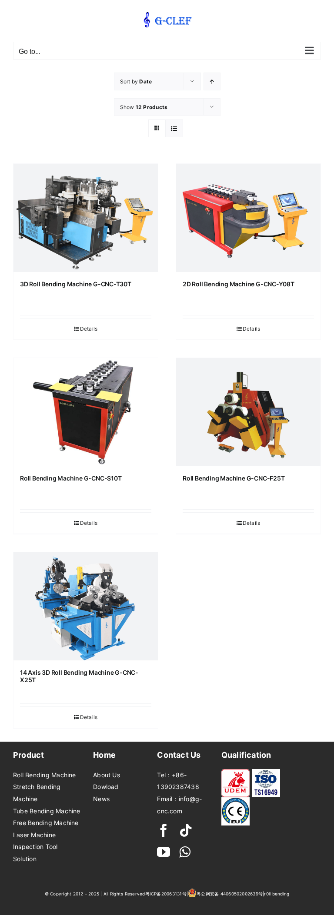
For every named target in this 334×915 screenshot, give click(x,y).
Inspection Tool (35, 846)
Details (89, 328)
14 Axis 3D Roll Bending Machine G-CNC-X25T (79, 676)
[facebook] (163, 830)
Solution (25, 858)
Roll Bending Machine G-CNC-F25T (234, 478)
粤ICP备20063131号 (166, 893)
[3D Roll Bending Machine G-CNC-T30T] (85, 218)
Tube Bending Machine (46, 811)
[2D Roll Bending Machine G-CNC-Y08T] (248, 218)
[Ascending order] (212, 81)
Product (28, 754)
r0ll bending (276, 893)
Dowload (106, 786)
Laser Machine (34, 835)
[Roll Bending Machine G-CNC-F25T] (248, 412)
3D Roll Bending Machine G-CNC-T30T (75, 284)
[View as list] (174, 128)
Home (104, 754)
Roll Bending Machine (44, 775)
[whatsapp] (184, 852)
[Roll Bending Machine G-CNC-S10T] (85, 412)
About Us (106, 775)
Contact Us (178, 754)
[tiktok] (185, 830)
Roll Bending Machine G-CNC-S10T (71, 478)
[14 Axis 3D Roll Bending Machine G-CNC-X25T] (85, 606)
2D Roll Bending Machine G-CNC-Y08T (238, 284)
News (101, 798)
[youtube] (163, 852)
